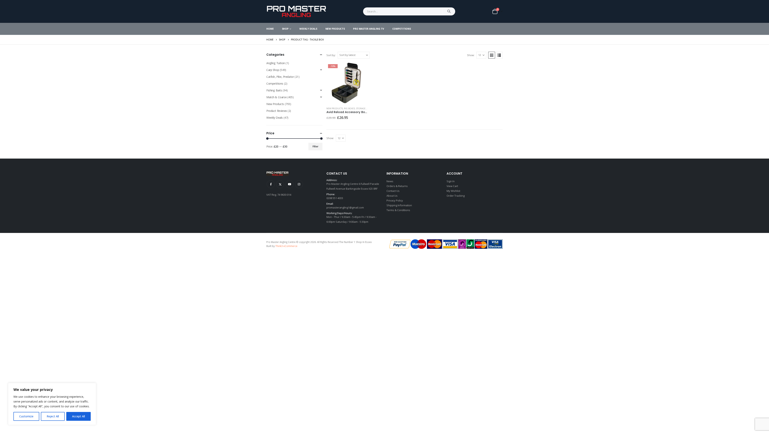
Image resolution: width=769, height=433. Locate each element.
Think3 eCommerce (286, 246)
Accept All (78, 416)
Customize (26, 416)
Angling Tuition (275, 63)
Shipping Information (399, 205)
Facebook (271, 184)
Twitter (280, 184)
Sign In (451, 181)
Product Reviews (276, 111)
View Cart (452, 186)
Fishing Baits (274, 90)
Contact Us (393, 191)
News (390, 181)
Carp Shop (272, 70)
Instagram (299, 184)
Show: (470, 55)
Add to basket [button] (360, 69)
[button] (491, 55)
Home (270, 28)
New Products (335, 28)
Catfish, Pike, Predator (280, 77)
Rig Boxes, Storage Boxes (358, 108)
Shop (285, 28)
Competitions (401, 28)
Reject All (53, 416)
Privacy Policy (395, 200)
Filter (315, 146)
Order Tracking (456, 195)
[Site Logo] (296, 11)
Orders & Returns (397, 186)
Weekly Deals (308, 28)
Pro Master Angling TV (368, 28)
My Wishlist (453, 191)
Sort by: (331, 55)
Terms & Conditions (398, 210)
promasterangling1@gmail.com (345, 207)
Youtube (290, 184)
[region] (52, 404)
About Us (392, 195)
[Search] (449, 11)
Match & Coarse (276, 97)
